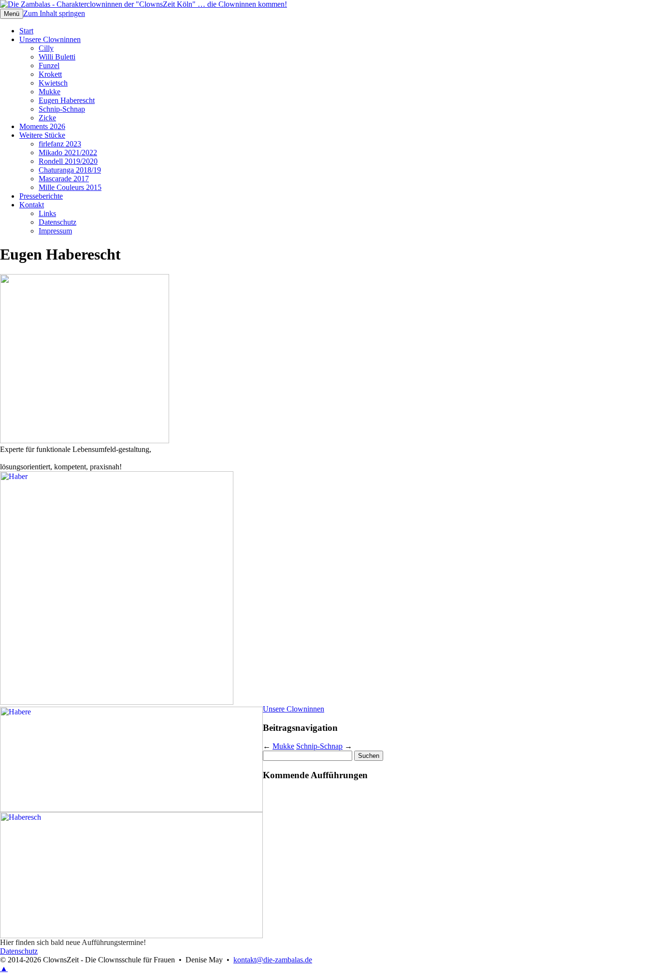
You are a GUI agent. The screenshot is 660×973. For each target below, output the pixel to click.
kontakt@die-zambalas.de (272, 960)
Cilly (46, 48)
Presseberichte (41, 196)
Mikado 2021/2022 (68, 152)
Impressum (55, 231)
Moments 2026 (42, 126)
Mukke (49, 91)
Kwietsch (53, 83)
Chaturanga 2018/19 (70, 170)
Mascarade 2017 (64, 178)
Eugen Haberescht (67, 100)
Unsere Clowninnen (50, 39)
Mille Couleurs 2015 (70, 187)
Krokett (50, 74)
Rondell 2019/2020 (68, 161)
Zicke (47, 118)
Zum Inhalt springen (54, 13)
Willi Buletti (57, 57)
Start (26, 31)
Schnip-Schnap (62, 109)
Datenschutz (57, 222)
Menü (11, 13)
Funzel (49, 65)
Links (47, 213)
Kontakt (31, 205)
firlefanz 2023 (60, 144)
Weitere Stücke (42, 135)
